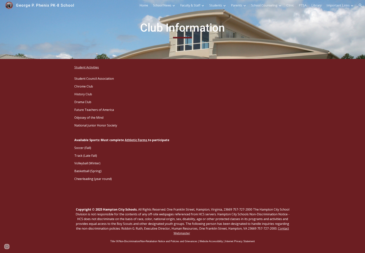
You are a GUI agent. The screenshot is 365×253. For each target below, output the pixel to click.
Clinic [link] (290, 5)
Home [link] (144, 5)
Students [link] (215, 5)
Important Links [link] (338, 5)
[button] (360, 5)
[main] (182, 29)
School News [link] (162, 5)
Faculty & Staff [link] (190, 5)
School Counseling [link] (264, 5)
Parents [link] (236, 5)
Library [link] (316, 5)
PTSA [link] (302, 5)
